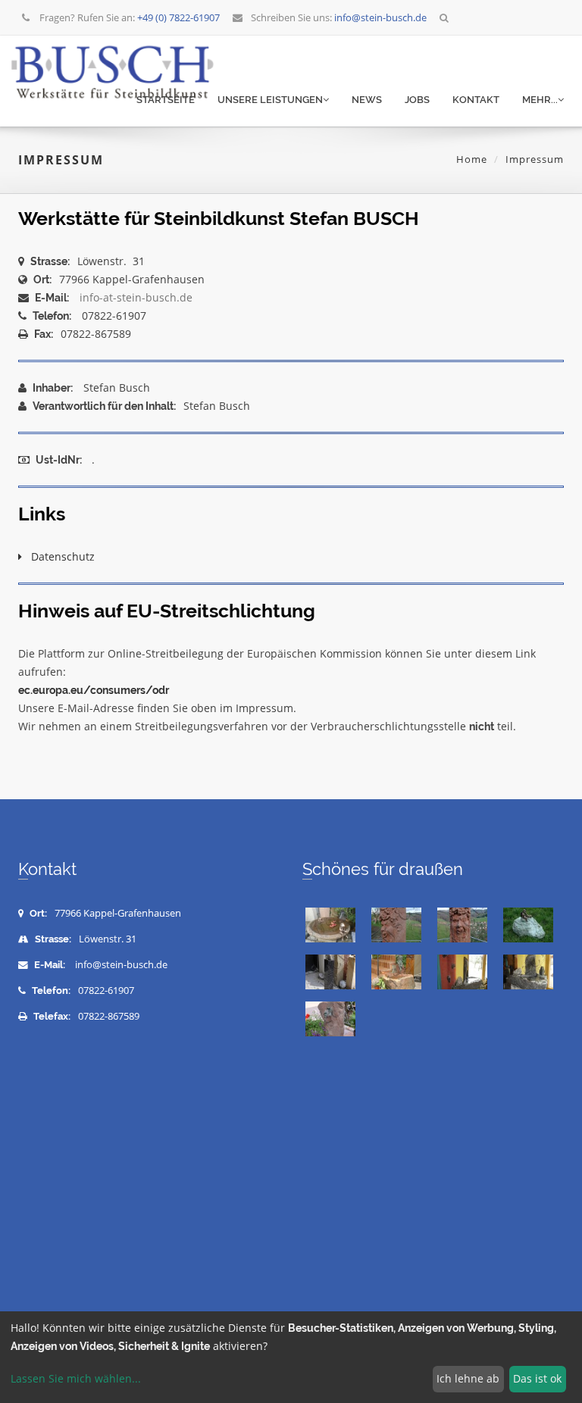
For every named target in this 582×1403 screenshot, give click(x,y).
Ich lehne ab (467, 1378)
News (367, 99)
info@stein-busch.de (121, 964)
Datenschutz (58, 556)
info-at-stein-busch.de (136, 297)
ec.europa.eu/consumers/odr (93, 690)
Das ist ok (537, 1378)
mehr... (540, 99)
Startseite (165, 99)
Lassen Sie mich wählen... (76, 1378)
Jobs (417, 99)
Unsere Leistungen (270, 99)
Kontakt (475, 99)
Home (471, 159)
